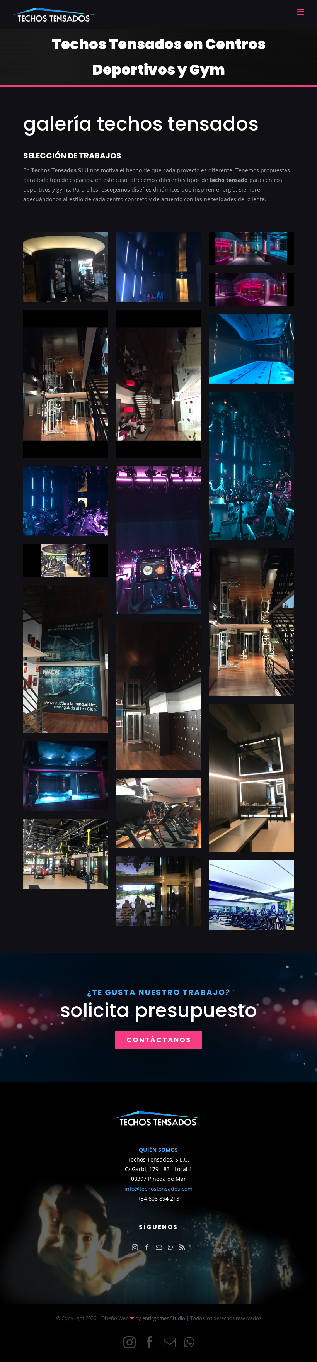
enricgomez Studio (163, 1317)
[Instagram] (135, 1247)
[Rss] (182, 1247)
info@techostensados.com (158, 1188)
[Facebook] (147, 1247)
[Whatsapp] (170, 1247)
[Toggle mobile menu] (301, 12)
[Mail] (159, 1247)
